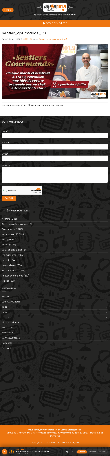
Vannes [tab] (102, 452)
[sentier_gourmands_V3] (55, 71)
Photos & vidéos (10, 270)
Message (6, 165)
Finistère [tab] (92, 452)
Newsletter (7, 332)
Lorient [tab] (82, 452)
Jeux (4, 312)
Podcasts (7, 343)
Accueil (6, 296)
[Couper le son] (67, 452)
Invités (5, 244)
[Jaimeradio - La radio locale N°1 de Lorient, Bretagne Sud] (55, 7)
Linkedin (6, 260)
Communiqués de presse (15, 224)
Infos (4, 306)
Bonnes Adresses (11, 337)
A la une (6, 218)
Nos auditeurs (9, 265)
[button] (8, 10)
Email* (5, 154)
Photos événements (12, 275)
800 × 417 (27, 39)
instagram (7, 239)
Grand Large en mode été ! (52, 39)
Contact (6, 348)
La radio (6, 317)
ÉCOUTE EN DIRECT (56, 23)
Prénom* (6, 142)
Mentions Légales (70, 442)
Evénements (8, 229)
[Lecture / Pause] (4, 451)
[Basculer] (106, 307)
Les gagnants (9, 255)
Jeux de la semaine (12, 249)
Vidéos (5, 280)
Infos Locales (9, 234)
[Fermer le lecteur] (73, 451)
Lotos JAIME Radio (11, 301)
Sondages (7, 327)
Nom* (5, 131)
